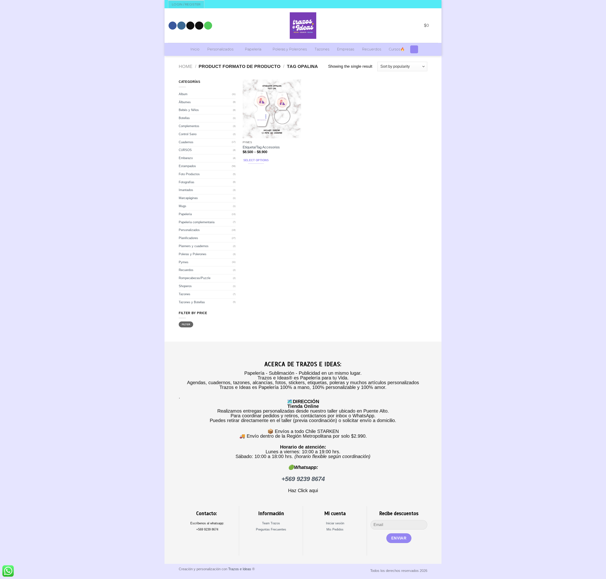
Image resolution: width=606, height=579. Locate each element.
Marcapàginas (188, 198)
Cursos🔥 (397, 49)
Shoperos (185, 286)
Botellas (184, 118)
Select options (256, 160)
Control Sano (187, 134)
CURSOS (185, 150)
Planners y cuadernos (194, 246)
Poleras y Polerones (289, 49)
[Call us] (208, 26)
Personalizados (220, 49)
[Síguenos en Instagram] (181, 26)
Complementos (189, 126)
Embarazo (186, 158)
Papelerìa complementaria (196, 222)
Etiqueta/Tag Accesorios (261, 147)
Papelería (253, 49)
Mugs (182, 206)
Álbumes (185, 102)
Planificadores (188, 238)
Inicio (195, 49)
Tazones (322, 49)
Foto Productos (189, 174)
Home (185, 66)
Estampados (187, 166)
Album (183, 94)
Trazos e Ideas (239, 569)
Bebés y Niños (189, 110)
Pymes (183, 262)
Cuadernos (186, 142)
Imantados (186, 190)
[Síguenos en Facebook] (173, 26)
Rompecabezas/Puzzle (194, 278)
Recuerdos (371, 49)
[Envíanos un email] (199, 26)
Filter (186, 324)
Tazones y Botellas (192, 302)
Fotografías (186, 182)
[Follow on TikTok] (190, 26)
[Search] (414, 49)
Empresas (345, 49)
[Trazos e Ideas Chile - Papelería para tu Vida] (303, 25)
